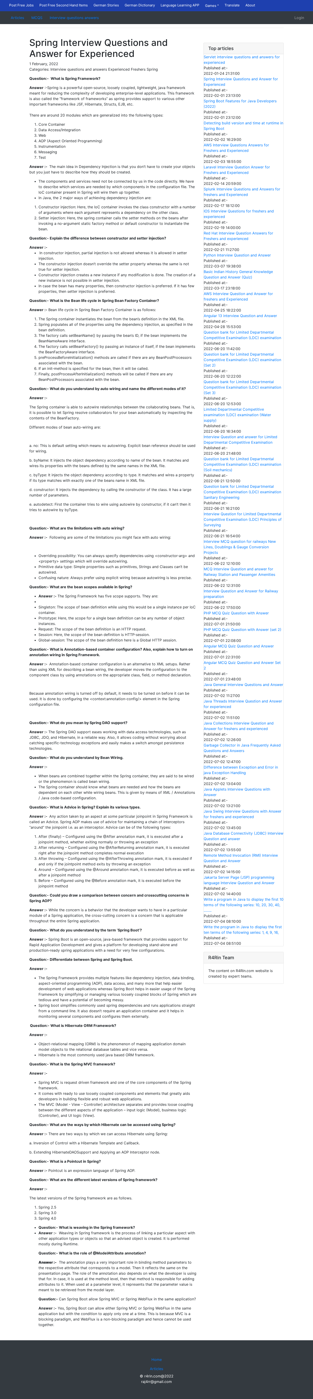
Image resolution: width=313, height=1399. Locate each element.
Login (299, 17)
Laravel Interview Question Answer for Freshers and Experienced (237, 170)
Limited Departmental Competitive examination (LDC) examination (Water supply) (237, 415)
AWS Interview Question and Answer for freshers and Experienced (238, 296)
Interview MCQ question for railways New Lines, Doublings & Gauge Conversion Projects (240, 547)
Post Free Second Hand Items (63, 5)
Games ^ (212, 5)
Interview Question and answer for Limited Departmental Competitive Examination (240, 440)
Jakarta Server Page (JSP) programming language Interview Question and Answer (239, 880)
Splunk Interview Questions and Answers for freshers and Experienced (242, 192)
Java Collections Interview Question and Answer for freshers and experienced (239, 726)
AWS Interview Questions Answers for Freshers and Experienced (236, 148)
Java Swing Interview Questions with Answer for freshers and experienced (242, 814)
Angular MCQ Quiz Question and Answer (239, 646)
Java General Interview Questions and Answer (243, 684)
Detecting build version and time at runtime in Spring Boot (243, 126)
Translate (232, 5)
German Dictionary (140, 5)
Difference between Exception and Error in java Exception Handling (241, 770)
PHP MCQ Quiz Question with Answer (236, 613)
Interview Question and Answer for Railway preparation (241, 594)
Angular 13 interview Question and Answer (240, 315)
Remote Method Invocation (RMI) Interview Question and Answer (241, 858)
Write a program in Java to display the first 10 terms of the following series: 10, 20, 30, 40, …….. (243, 905)
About (250, 5)
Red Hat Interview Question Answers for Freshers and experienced (238, 236)
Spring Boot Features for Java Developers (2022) (240, 104)
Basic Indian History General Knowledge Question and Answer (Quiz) (238, 274)
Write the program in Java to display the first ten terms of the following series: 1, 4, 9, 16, (243, 930)
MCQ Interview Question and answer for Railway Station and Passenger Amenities (239, 572)
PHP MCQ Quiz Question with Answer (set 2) (242, 629)
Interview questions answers (74, 17)
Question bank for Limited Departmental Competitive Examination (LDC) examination (242, 335)
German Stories (106, 5)
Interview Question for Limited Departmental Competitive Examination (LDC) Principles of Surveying (243, 519)
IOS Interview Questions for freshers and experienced (239, 214)
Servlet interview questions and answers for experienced (242, 60)
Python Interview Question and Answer (237, 255)
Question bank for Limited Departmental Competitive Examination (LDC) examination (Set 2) (242, 360)
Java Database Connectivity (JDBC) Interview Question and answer (243, 836)
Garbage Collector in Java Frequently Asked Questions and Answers (242, 748)
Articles (17, 17)
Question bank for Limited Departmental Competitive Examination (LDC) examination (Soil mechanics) (242, 464)
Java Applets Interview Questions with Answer (237, 792)
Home (156, 1359)
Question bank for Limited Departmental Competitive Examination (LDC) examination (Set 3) (242, 387)
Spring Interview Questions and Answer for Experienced (241, 82)
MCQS (36, 17)
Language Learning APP (180, 5)
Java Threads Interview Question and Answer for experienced (243, 704)
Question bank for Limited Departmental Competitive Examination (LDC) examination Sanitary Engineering (242, 492)
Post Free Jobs (21, 5)
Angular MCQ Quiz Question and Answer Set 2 (242, 665)
